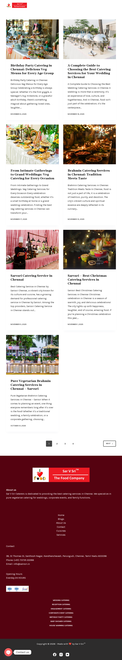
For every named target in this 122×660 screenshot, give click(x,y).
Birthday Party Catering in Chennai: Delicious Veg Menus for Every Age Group (32, 69)
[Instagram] (61, 654)
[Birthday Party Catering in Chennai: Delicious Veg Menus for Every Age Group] (32, 39)
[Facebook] (54, 654)
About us (11, 489)
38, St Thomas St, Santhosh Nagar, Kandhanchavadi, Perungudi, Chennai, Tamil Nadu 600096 (56, 556)
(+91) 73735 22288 (24, 560)
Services (61, 534)
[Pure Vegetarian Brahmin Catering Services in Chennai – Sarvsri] (32, 355)
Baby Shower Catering (61, 621)
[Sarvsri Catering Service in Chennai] (32, 250)
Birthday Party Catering (61, 617)
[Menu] (114, 5)
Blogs (61, 519)
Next (108, 443)
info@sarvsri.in (22, 563)
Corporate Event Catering (61, 613)
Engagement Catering (61, 609)
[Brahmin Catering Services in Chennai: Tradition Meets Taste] (89, 144)
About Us (61, 522)
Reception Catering (61, 604)
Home (61, 515)
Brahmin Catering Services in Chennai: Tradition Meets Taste (89, 174)
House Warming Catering (61, 625)
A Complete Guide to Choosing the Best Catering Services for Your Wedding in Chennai (89, 71)
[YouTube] (67, 654)
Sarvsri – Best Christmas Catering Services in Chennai (87, 280)
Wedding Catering (61, 600)
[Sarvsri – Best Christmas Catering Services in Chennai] (89, 250)
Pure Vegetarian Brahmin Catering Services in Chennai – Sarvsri (31, 385)
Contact (61, 526)
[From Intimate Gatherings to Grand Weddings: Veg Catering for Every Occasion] (32, 144)
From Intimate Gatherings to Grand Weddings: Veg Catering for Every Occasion (32, 174)
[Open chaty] (8, 652)
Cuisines (61, 530)
